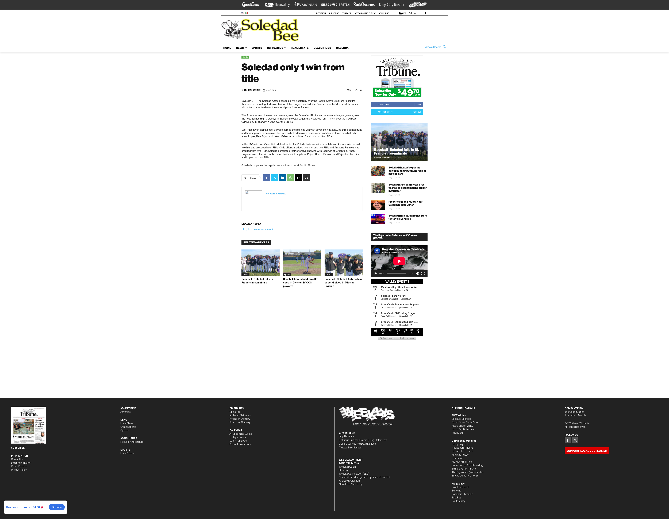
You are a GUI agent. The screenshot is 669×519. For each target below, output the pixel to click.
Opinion (124, 430)
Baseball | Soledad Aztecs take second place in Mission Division (344, 283)
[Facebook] (425, 13)
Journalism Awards (575, 415)
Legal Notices (346, 436)
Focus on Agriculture (131, 441)
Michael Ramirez (252, 90)
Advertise (125, 411)
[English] (243, 13)
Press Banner (459, 465)
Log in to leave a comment (258, 229)
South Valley (458, 501)
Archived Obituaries (240, 415)
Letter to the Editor (21, 462)
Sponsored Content (379, 477)
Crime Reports (128, 426)
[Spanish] (247, 13)
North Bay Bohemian (463, 429)
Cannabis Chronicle (462, 494)
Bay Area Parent (460, 487)
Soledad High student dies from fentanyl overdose (408, 217)
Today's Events (237, 437)
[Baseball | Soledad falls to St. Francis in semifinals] (260, 262)
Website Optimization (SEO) (354, 473)
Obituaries (235, 411)
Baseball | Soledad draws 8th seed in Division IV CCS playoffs (300, 283)
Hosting (343, 470)
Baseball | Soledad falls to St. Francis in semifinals (259, 281)
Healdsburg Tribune (462, 447)
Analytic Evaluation (349, 480)
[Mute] (417, 273)
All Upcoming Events (240, 433)
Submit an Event (238, 440)
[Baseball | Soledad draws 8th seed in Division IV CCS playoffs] (302, 262)
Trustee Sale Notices (350, 447)
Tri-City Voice (459, 475)
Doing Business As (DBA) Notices (357, 443)
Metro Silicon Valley (462, 425)
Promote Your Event (240, 444)
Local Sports (127, 453)
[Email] (298, 177)
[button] (436, 47)
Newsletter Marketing (350, 484)
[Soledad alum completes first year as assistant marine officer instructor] (378, 188)
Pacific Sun (458, 432)
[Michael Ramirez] (253, 198)
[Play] (375, 273)
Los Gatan (457, 458)
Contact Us (17, 459)
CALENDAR (235, 430)
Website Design (347, 466)
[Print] (306, 177)
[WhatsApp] (290, 177)
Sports (245, 57)
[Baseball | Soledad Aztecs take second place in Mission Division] (344, 262)
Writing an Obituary (239, 418)
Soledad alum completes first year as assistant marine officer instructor (408, 188)
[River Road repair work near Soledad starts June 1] (378, 205)
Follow (417, 111)
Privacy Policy (19, 469)
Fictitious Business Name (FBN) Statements (363, 440)
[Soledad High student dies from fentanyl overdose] (378, 219)
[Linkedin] (282, 177)
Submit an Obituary (239, 422)
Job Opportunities (574, 411)
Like (419, 104)
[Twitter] (274, 177)
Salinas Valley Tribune (464, 468)
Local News (126, 423)
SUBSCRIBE (18, 447)
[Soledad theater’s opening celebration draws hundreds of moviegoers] (378, 171)
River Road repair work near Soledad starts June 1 (405, 203)
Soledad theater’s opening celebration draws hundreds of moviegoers (407, 170)
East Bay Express (461, 418)
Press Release (19, 466)
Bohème (456, 490)
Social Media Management (353, 477)
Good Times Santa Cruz (465, 422)
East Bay (456, 497)
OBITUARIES (236, 408)
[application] (399, 261)
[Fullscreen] (423, 273)
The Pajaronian (460, 472)
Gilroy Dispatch (460, 444)
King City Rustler (460, 454)
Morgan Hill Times (462, 461)
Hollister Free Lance (462, 451)
